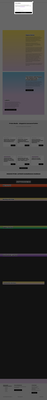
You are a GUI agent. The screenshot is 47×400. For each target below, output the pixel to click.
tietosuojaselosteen (22, 6)
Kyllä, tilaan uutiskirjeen (23, 12)
